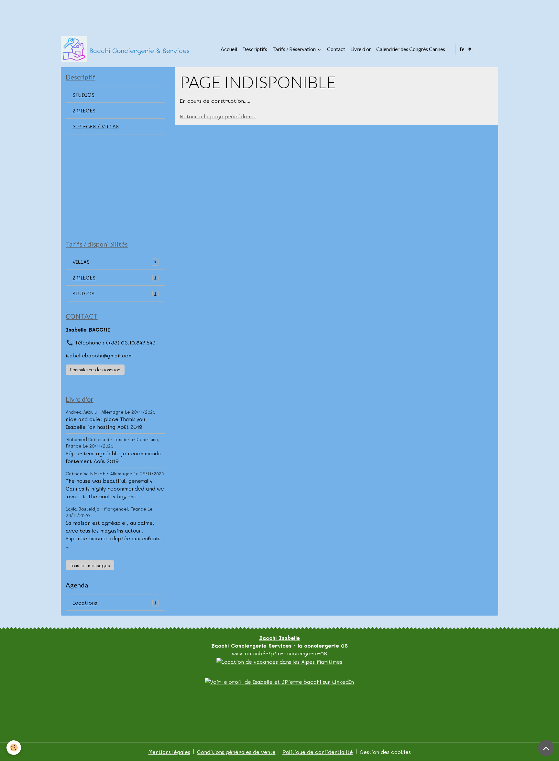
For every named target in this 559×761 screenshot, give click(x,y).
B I (279, 637)
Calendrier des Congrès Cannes (410, 49)
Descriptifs (254, 49)
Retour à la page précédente (218, 116)
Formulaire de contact (95, 369)
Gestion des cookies (385, 751)
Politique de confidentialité (317, 751)
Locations (114, 602)
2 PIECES (83, 110)
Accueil (229, 49)
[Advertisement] (118, 14)
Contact (336, 49)
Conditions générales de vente (236, 751)
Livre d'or (360, 49)
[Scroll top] (546, 748)
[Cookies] (13, 747)
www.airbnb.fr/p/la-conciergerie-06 (279, 653)
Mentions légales (169, 751)
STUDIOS (83, 94)
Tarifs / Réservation (294, 49)
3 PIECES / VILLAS (95, 126)
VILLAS (114, 261)
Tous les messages (90, 565)
